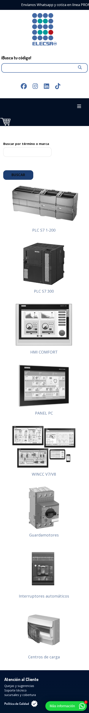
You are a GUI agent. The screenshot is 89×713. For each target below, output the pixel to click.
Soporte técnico (15, 690)
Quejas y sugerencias (19, 686)
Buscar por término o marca (26, 143)
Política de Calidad (16, 703)
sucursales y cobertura (20, 695)
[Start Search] (79, 65)
